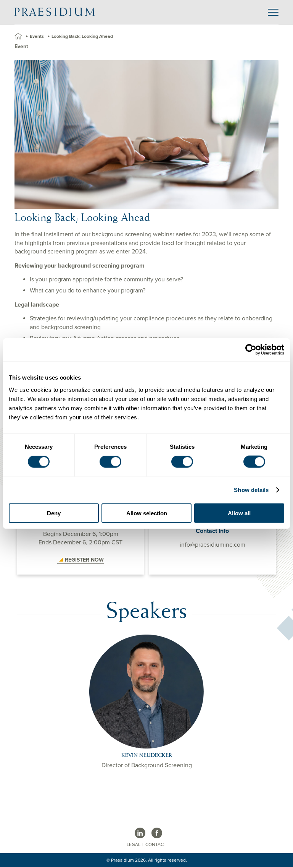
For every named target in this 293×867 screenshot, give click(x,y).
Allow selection (146, 513)
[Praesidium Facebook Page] (156, 833)
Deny (54, 513)
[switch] (110, 462)
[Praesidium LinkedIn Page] (140, 833)
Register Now (84, 560)
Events (37, 36)
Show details (251, 490)
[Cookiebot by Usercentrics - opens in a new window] (250, 350)
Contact (155, 844)
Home (18, 36)
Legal (133, 844)
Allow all (239, 513)
